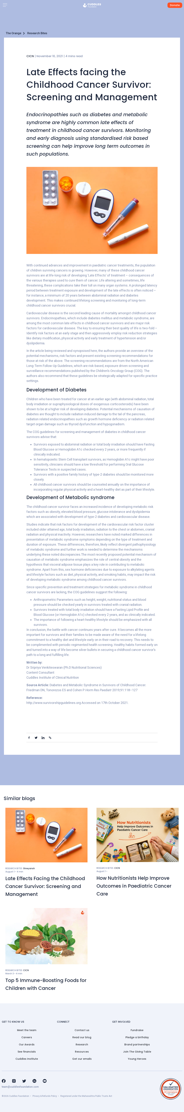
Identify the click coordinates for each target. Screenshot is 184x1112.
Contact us (82, 1030)
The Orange (13, 33)
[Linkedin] (43, 737)
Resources (82, 1051)
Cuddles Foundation (19, 1096)
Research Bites (37, 33)
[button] (5, 5)
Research (82, 1044)
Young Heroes (137, 1059)
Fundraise (137, 1030)
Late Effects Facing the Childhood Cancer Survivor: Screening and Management (45, 886)
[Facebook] (29, 737)
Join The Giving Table (137, 1051)
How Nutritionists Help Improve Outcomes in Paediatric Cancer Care (133, 886)
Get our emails (82, 1059)
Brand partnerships (137, 1044)
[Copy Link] (50, 737)
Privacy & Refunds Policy (45, 1096)
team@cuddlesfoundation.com (20, 1086)
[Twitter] (36, 737)
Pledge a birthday (137, 1037)
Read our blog (81, 1037)
